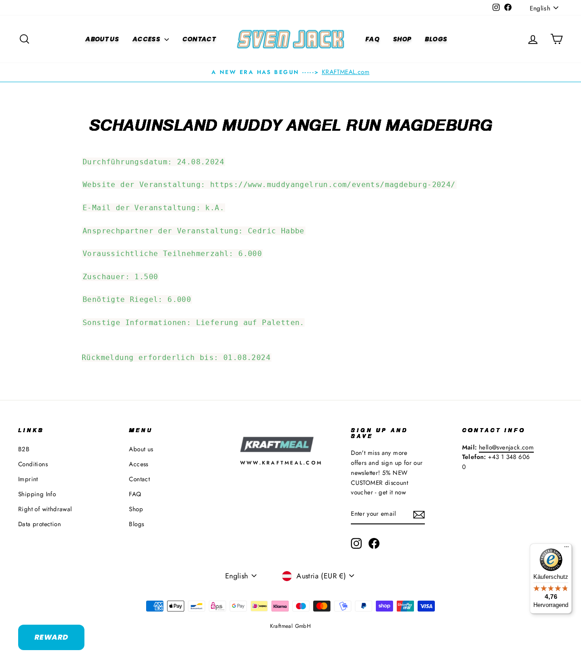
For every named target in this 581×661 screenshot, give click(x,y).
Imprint (28, 478)
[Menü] (566, 548)
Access (147, 39)
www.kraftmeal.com (281, 462)
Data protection (39, 523)
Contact (199, 39)
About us (102, 39)
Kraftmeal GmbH (290, 626)
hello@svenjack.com (506, 447)
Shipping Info (37, 493)
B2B (24, 449)
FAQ (372, 39)
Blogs (436, 39)
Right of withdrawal (45, 508)
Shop (402, 39)
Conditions (33, 464)
